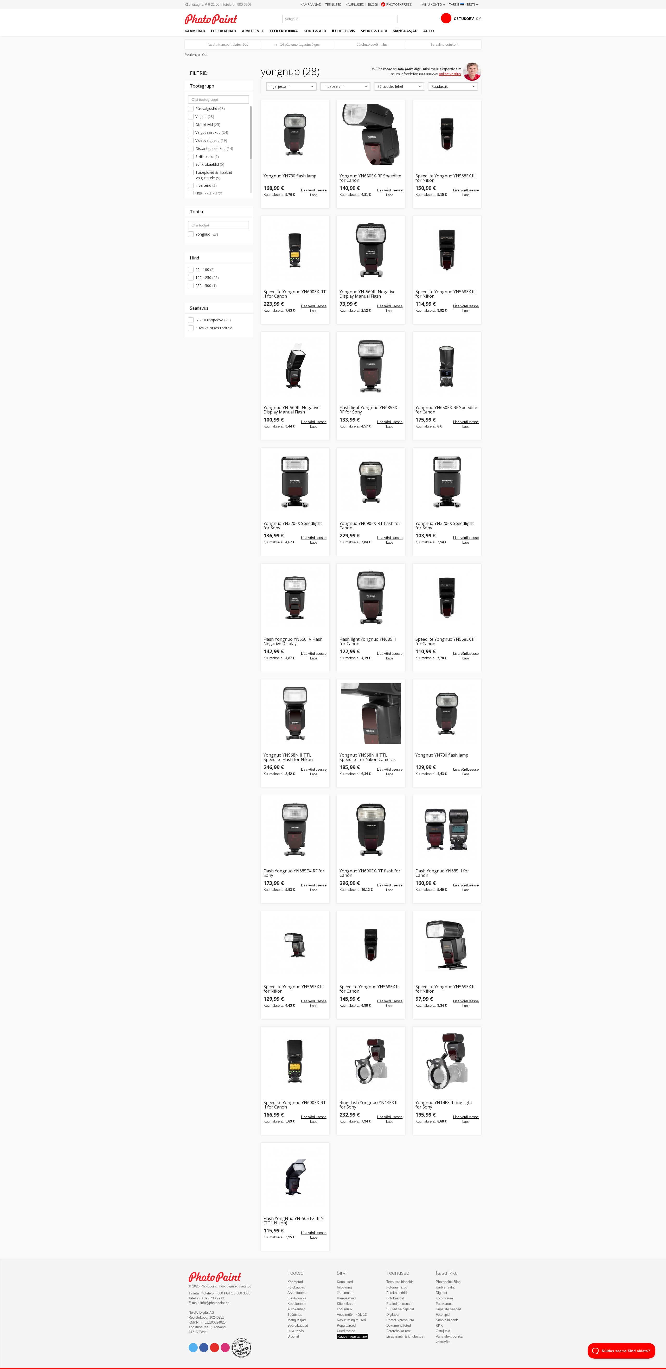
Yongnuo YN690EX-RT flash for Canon (370, 525)
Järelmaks (345, 1293)
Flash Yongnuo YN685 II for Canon (442, 873)
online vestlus (450, 73)
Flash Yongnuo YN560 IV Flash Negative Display (293, 641)
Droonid (293, 1336)
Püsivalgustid (210, 108)
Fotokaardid (395, 1298)
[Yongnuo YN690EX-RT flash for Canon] (371, 482)
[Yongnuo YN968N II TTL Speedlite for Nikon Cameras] (371, 713)
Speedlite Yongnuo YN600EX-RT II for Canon (295, 294)
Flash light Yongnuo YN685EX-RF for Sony (369, 410)
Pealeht (191, 54)
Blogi (373, 4)
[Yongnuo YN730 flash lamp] (295, 134)
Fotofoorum (444, 1298)
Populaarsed (346, 1325)
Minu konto (432, 4)
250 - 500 (206, 285)
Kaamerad (195, 30)
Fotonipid (443, 1315)
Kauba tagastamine (352, 1336)
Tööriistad (294, 1315)
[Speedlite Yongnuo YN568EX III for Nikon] (447, 134)
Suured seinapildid (400, 1309)
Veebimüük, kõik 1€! (352, 1315)
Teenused (333, 4)
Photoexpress (399, 4)
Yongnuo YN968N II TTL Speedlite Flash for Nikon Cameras (288, 757)
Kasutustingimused (351, 1320)
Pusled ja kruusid (399, 1304)
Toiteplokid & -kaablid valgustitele (213, 175)
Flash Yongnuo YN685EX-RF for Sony (294, 873)
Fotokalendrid (396, 1293)
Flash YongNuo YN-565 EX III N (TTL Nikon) (294, 1220)
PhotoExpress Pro (400, 1320)
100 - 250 (207, 277)
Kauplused (354, 4)
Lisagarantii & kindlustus (404, 1336)
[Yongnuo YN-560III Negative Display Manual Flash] (371, 250)
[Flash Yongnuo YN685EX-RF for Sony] (295, 829)
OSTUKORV (464, 18)
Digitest (441, 1293)
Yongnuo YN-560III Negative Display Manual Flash (367, 294)
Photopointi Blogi (448, 1282)
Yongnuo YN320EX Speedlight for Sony (293, 525)
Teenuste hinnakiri (400, 1282)
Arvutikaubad (297, 1293)
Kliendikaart (346, 1304)
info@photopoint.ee (214, 1303)
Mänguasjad (405, 30)
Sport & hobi (374, 30)
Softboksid (207, 156)
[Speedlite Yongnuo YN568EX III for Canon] (447, 598)
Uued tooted (346, 1331)
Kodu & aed (315, 30)
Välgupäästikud (211, 132)
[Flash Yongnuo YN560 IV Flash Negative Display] (295, 598)
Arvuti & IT (253, 30)
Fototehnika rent (398, 1331)
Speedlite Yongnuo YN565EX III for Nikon (294, 989)
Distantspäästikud (214, 148)
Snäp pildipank (447, 1320)
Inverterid (206, 185)
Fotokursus (444, 1304)
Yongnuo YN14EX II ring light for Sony (443, 1105)
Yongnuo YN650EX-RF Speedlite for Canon (370, 178)
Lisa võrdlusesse (313, 190)
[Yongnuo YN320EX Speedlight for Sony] (295, 482)
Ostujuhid (443, 1331)
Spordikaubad (297, 1325)
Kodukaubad (296, 1304)
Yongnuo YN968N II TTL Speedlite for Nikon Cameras (368, 757)
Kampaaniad (310, 4)
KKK (439, 1325)
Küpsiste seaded (448, 1309)
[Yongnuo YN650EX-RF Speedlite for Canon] (371, 134)
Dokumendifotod (398, 1325)
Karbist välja (445, 1287)
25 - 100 (205, 269)
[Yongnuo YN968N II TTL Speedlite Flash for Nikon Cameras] (295, 713)
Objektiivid (207, 124)
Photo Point (218, 1276)
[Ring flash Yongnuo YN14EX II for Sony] (371, 1061)
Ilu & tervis (343, 30)
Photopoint (214, 18)
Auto (428, 30)
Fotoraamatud (396, 1287)
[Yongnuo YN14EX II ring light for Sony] (447, 1061)
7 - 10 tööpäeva (213, 319)
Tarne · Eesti (462, 4)
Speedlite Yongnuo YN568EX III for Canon (445, 641)
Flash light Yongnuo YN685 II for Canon (368, 641)
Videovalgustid (211, 140)
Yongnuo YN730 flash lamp (290, 176)
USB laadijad (208, 193)
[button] (291, 86)
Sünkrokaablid (209, 164)
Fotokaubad (223, 30)
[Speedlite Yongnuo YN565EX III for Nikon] (295, 945)
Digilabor (392, 1315)
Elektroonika (284, 30)
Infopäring (344, 1287)
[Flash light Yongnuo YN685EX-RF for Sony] (371, 366)
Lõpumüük (345, 1309)
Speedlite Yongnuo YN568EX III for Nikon (445, 178)
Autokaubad (296, 1309)
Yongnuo (206, 234)
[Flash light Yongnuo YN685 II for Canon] (371, 598)
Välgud (204, 116)
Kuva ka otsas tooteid (213, 327)
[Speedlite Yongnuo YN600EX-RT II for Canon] (295, 250)
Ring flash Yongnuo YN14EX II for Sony (369, 1105)
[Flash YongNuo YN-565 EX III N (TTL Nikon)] (295, 1177)
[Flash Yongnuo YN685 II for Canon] (447, 829)
